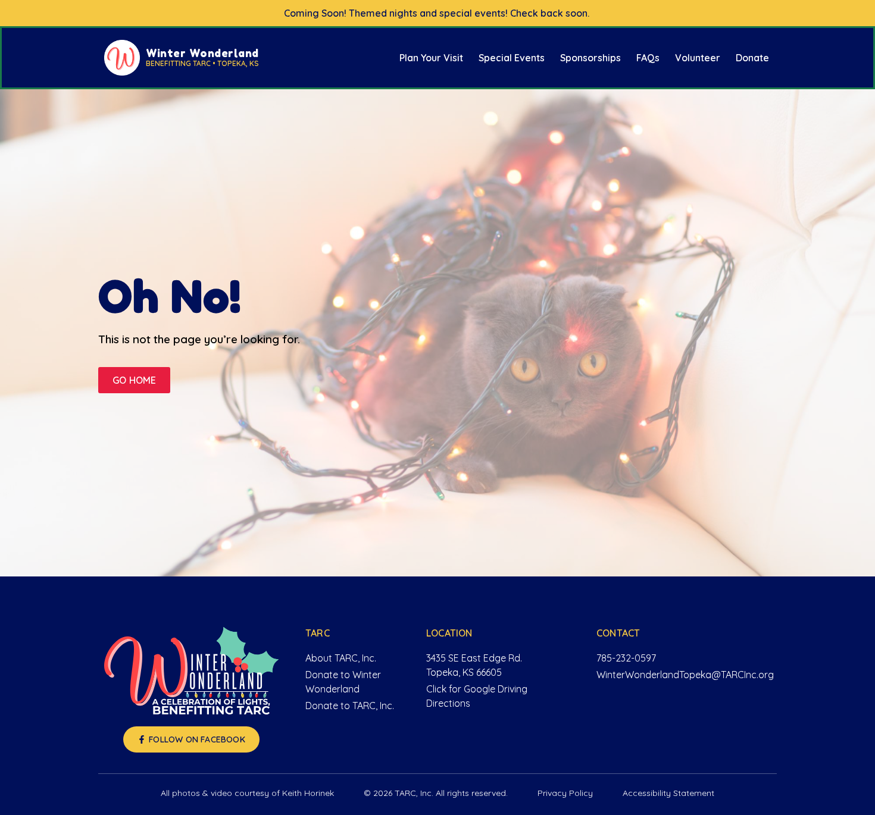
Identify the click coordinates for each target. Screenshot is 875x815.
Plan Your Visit (431, 58)
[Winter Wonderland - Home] (122, 58)
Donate (752, 58)
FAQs (648, 58)
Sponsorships (590, 58)
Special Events (512, 58)
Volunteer (697, 58)
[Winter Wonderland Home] (191, 670)
